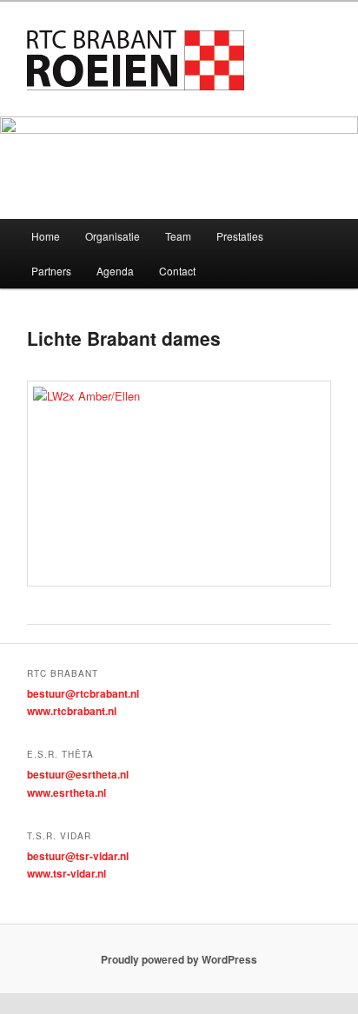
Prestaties (239, 236)
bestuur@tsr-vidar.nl (78, 856)
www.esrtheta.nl (66, 792)
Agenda (115, 270)
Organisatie (112, 236)
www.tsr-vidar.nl (66, 873)
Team (178, 236)
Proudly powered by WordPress (179, 959)
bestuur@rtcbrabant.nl (83, 693)
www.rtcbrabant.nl (71, 711)
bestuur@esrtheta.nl (78, 774)
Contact (177, 270)
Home (45, 236)
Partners (51, 270)
